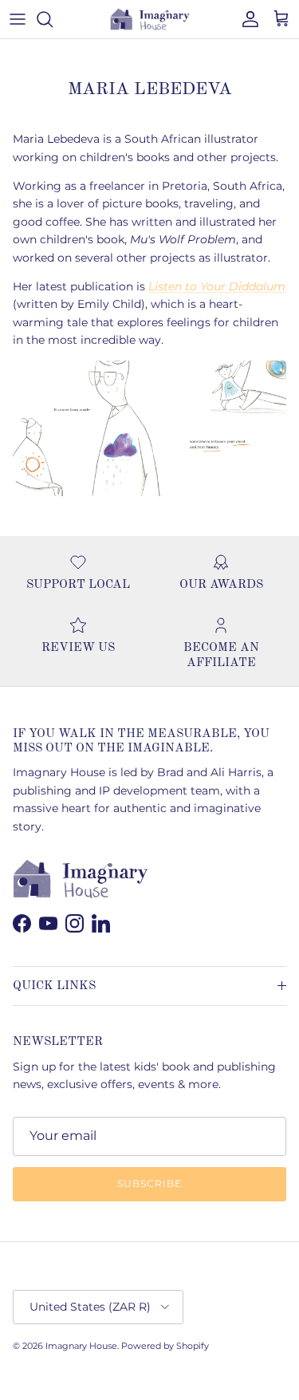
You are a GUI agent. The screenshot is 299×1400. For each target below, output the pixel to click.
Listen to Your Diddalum (216, 286)
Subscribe (149, 1183)
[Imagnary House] (150, 19)
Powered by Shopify (165, 1345)
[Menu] (17, 19)
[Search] (52, 19)
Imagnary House (81, 1345)
